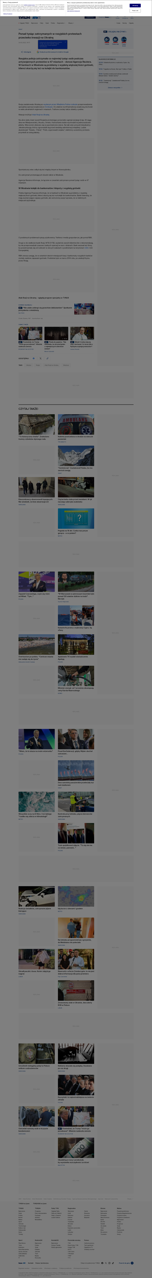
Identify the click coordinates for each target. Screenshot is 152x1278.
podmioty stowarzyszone (29, 4)
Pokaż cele (135, 10)
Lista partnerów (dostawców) (73, 10)
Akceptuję (135, 5)
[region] (76, 8)
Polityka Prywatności (7, 13)
